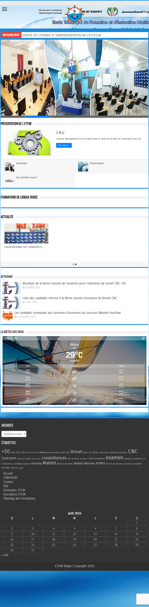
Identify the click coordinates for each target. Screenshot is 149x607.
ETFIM (90, 459)
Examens (128, 459)
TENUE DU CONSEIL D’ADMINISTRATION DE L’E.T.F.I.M (62, 35)
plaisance (129, 464)
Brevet (76, 451)
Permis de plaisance (115, 464)
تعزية (21, 468)
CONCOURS (10, 478)
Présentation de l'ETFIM (16, 124)
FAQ (5, 486)
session (14, 468)
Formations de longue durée (19, 198)
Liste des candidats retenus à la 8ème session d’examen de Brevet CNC (70, 298)
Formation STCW (14, 490)
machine (36, 463)
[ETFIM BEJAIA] (74, 13)
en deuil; (84, 459)
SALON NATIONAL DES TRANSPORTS (23, 247)
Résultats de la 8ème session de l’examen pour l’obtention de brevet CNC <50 (74, 283)
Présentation (97, 163)
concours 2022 (24, 459)
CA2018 (95, 452)
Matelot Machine (84, 463)
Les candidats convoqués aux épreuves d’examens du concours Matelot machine (67, 313)
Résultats (5, 468)
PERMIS (100, 463)
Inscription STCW (14, 494)
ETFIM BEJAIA (99, 459)
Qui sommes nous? (26, 177)
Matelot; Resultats (65, 464)
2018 (13, 452)
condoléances (54, 458)
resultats (138, 464)
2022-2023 (20, 452)
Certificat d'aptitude (118, 452)
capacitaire (104, 452)
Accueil (8, 473)
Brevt (85, 452)
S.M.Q (60, 133)
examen (114, 458)
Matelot (49, 463)
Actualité (7, 217)
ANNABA (42, 452)
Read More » (64, 145)
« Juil (4, 555)
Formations (138, 459)
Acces (29, 452)
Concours (8, 458)
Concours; (36, 459)
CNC (133, 451)
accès (35, 452)
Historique (21, 163)
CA (90, 452)
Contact (8, 482)
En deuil (75, 459)
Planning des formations (19, 498)
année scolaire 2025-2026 (58, 452)
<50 (5, 451)
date (69, 459)
